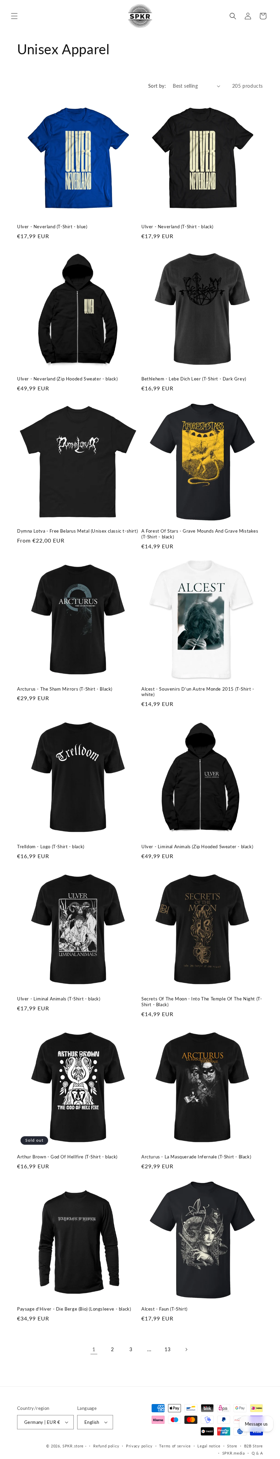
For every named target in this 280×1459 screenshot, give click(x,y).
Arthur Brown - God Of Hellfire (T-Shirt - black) (67, 1156)
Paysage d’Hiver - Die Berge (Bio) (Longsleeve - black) (74, 1309)
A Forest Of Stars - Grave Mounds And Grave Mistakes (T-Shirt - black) (199, 533)
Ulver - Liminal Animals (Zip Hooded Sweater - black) (197, 846)
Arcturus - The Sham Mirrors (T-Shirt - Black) (64, 689)
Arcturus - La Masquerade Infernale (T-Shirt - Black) (196, 1156)
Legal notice (208, 1446)
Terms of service (175, 1446)
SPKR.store (73, 1446)
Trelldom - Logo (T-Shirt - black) (50, 846)
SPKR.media (233, 1453)
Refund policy (106, 1446)
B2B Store (253, 1446)
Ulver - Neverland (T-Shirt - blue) (52, 226)
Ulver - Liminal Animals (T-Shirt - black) (58, 998)
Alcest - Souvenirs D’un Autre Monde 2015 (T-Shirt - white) (197, 691)
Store (232, 1446)
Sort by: (157, 86)
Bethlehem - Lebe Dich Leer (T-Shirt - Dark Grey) (193, 378)
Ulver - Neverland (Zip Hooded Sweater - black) (67, 378)
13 (167, 1349)
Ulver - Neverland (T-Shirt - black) (177, 226)
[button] (14, 16)
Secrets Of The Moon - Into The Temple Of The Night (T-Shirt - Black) (201, 1001)
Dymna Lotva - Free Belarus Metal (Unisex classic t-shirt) (77, 531)
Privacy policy (139, 1446)
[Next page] (186, 1349)
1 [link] (94, 1349)
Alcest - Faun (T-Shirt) (164, 1309)
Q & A (257, 1453)
